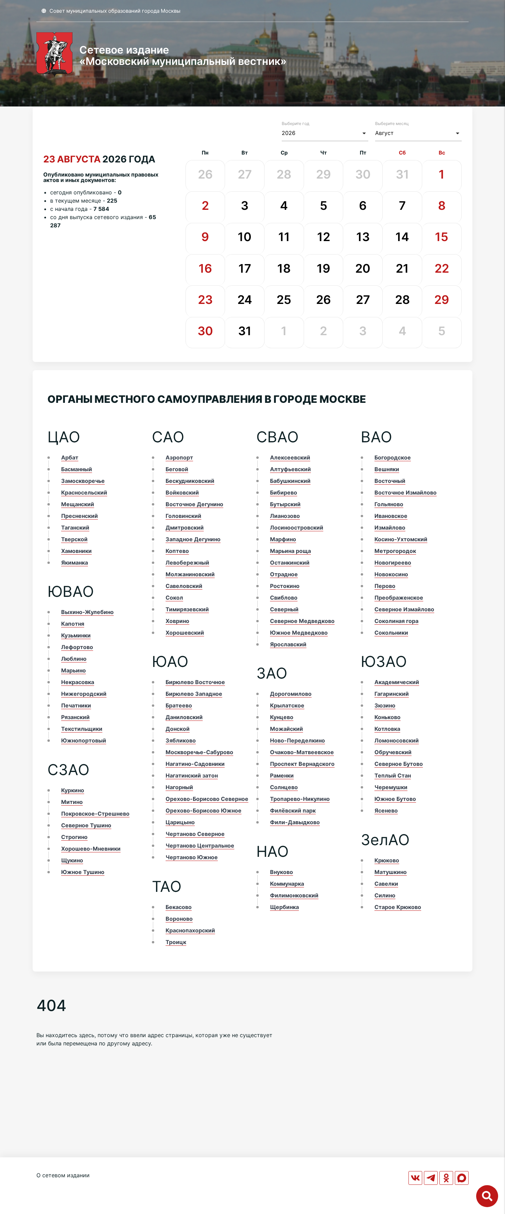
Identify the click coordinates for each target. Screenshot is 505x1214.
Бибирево (283, 492)
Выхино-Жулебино (87, 612)
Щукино (72, 860)
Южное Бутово (395, 798)
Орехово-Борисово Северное (207, 798)
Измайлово (389, 527)
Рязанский (75, 717)
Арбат (69, 457)
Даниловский (184, 717)
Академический (396, 682)
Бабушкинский (290, 480)
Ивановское (390, 515)
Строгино (74, 836)
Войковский (182, 492)
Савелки (386, 883)
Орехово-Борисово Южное (204, 810)
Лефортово (77, 647)
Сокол (174, 597)
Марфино (283, 539)
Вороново (179, 918)
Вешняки (386, 469)
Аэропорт (179, 457)
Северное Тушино (86, 825)
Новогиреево (392, 562)
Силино (384, 895)
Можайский (286, 728)
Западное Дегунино (193, 539)
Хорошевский (185, 632)
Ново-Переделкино (297, 740)
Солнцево (284, 787)
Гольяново (388, 504)
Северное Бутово (398, 763)
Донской (178, 728)
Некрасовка (77, 682)
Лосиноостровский (296, 527)
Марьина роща (290, 550)
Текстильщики (81, 728)
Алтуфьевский (290, 469)
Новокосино (391, 574)
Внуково (281, 872)
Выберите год (295, 123)
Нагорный (179, 787)
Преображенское (398, 597)
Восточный (389, 480)
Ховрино (177, 620)
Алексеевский (290, 457)
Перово (384, 585)
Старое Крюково (397, 907)
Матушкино (390, 872)
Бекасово (179, 907)
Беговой (177, 469)
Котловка (387, 728)
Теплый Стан (392, 775)
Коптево (177, 550)
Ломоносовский (396, 740)
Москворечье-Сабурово (199, 752)
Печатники (76, 705)
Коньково (387, 717)
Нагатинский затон (192, 775)
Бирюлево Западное (194, 693)
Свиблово (284, 597)
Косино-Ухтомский (400, 539)
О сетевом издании (63, 1175)
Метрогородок (395, 550)
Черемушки (390, 787)
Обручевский (393, 752)
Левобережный (187, 562)
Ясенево (386, 810)
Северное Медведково (302, 620)
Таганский (75, 527)
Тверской (74, 539)
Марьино (73, 670)
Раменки (282, 775)
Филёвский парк (293, 810)
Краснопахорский (190, 930)
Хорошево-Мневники (91, 848)
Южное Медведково (299, 632)
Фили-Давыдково (295, 822)
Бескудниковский (190, 480)
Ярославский (288, 644)
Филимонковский (294, 895)
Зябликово (181, 740)
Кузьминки (76, 635)
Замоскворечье (83, 480)
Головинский (183, 515)
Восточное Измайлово (405, 492)
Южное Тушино (82, 872)
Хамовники (76, 550)
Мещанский (77, 504)
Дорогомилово (291, 693)
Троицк (176, 942)
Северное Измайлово (404, 609)
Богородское (392, 457)
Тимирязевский (187, 609)
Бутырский (285, 504)
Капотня (72, 623)
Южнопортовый (83, 740)
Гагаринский (391, 693)
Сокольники (391, 632)
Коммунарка (287, 883)
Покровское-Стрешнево (95, 813)
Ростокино (285, 585)
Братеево (179, 705)
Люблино (74, 658)
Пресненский (79, 515)
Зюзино (384, 705)
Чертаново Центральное (200, 845)
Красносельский (84, 492)
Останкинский (290, 562)
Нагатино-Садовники (195, 763)
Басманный (76, 469)
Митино (72, 801)
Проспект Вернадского (302, 763)
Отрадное (284, 574)
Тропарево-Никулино (300, 798)
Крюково (386, 860)
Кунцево (281, 717)
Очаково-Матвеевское (302, 752)
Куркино (72, 790)
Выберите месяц (392, 123)
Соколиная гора (396, 620)
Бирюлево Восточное (195, 682)
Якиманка (74, 562)
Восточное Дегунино (194, 504)
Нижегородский (83, 693)
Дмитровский (185, 527)
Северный (284, 609)
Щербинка (284, 907)
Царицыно (180, 822)
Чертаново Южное (192, 857)
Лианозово (285, 515)
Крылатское (287, 705)
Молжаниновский (190, 574)
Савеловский (184, 585)
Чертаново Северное (195, 833)
